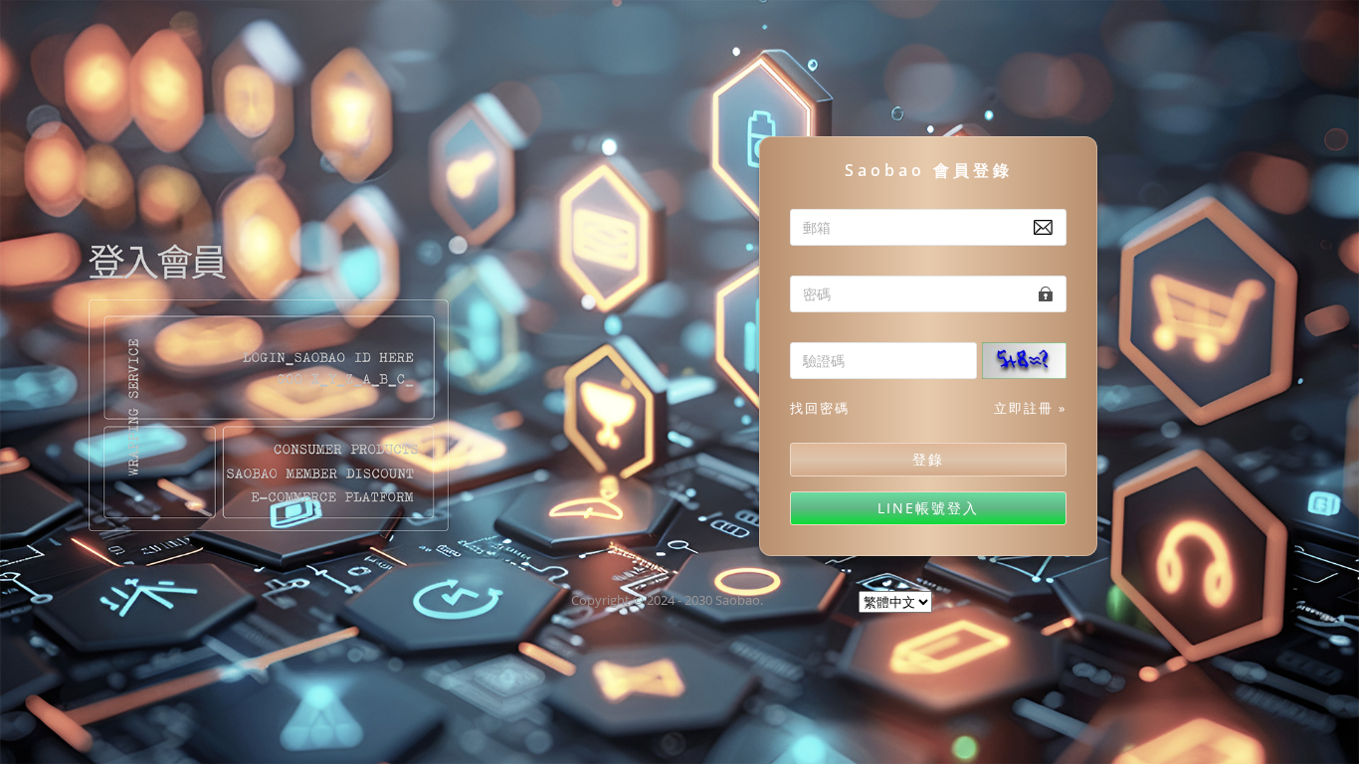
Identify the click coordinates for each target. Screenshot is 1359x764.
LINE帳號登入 (928, 507)
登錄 (928, 459)
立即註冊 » (1030, 408)
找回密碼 (820, 408)
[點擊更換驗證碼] (1031, 363)
